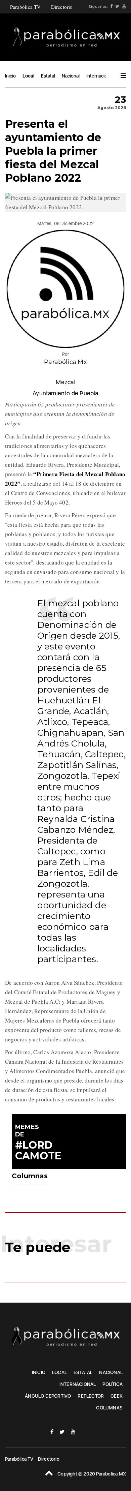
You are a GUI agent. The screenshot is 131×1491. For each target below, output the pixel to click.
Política (112, 1384)
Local (28, 76)
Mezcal (65, 382)
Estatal (48, 76)
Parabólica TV (25, 6)
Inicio (10, 76)
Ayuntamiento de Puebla (65, 393)
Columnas (109, 1407)
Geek (117, 1396)
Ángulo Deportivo (48, 1396)
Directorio (62, 6)
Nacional (71, 76)
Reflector (91, 1396)
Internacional (99, 76)
